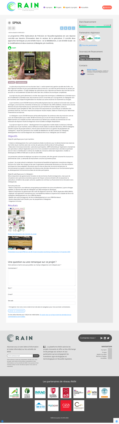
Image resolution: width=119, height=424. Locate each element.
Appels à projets (71, 7)
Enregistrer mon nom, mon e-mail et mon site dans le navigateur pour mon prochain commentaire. (39, 307)
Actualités (84, 7)
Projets (58, 7)
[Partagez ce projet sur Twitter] (69, 28)
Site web (10, 301)
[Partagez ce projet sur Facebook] (61, 28)
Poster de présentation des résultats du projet (22, 234)
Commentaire (12, 268)
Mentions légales (101, 356)
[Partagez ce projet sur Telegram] (65, 28)
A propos (49, 7)
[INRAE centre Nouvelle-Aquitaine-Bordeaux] (97, 38)
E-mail (10, 294)
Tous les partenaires (89, 45)
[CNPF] (82, 38)
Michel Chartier (92, 69)
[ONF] (90, 38)
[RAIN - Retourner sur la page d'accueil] (22, 6)
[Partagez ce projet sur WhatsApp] (73, 28)
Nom (10, 288)
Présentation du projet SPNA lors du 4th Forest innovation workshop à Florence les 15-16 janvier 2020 (39, 252)
